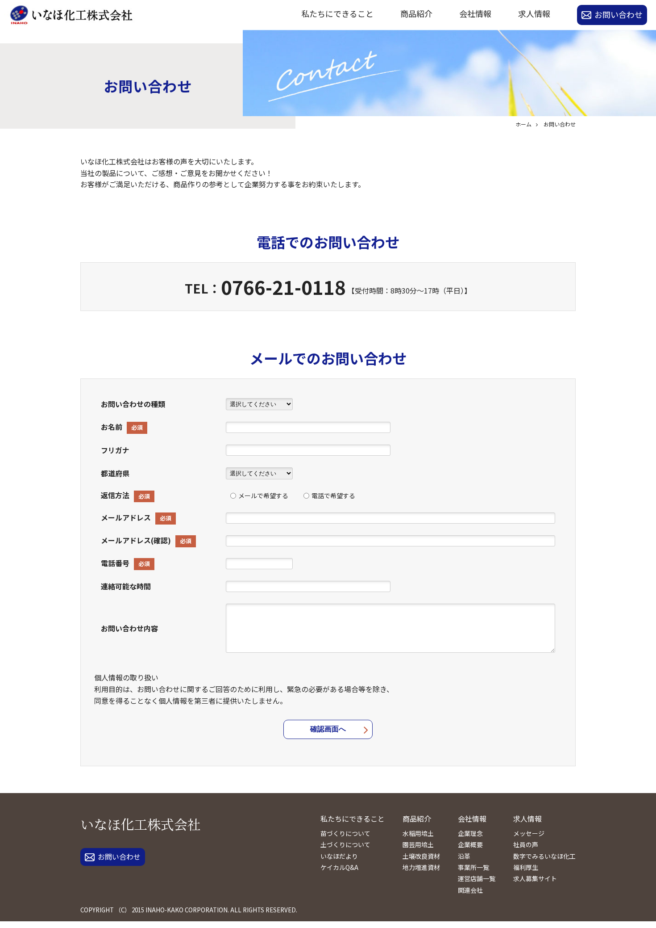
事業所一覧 (473, 867)
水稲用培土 (418, 833)
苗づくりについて (345, 833)
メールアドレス (126, 517)
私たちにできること (337, 13)
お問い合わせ (618, 14)
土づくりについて (345, 844)
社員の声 (525, 844)
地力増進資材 (421, 867)
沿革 (464, 856)
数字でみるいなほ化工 (544, 856)
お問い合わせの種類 (133, 404)
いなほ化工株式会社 (140, 824)
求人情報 (534, 13)
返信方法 (115, 495)
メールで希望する (263, 495)
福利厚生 (525, 867)
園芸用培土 (418, 844)
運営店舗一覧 (476, 878)
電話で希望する (333, 495)
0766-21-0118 (283, 286)
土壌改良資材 (421, 856)
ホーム (523, 124)
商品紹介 (416, 13)
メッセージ (528, 833)
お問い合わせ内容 (129, 628)
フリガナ (115, 450)
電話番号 (115, 563)
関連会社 (470, 890)
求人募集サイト (535, 878)
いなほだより (339, 856)
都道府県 (115, 473)
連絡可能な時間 (126, 586)
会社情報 (475, 13)
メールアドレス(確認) (136, 540)
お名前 (111, 426)
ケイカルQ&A (339, 867)
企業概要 (470, 844)
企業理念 (470, 833)
